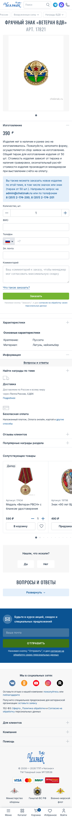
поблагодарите (11, 694)
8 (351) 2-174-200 (18, 197)
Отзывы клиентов (15, 434)
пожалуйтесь (51, 691)
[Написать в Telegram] (55, 4)
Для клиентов (12, 722)
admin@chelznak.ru (19, 193)
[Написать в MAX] (61, 4)
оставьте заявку (27, 703)
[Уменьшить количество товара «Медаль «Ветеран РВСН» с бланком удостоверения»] (32, 518)
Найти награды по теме (19, 370)
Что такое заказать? (16, 287)
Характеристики (14, 322)
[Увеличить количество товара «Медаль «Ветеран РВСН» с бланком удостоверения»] (43, 518)
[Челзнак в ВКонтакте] (12, 683)
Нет (45, 564)
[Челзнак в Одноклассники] (24, 683)
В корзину (20, 526)
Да (26, 564)
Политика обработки (34, 708)
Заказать (36, 296)
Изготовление (12, 125)
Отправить (36, 643)
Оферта (16, 708)
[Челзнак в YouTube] (36, 683)
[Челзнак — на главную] (12, 5)
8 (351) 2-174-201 (42, 197)
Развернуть (34, 592)
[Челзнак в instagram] (48, 683)
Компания (10, 732)
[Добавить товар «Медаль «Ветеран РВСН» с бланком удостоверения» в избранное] (41, 526)
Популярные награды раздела (23, 443)
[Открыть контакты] (67, 4)
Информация (12, 354)
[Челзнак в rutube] (60, 683)
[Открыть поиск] (48, 4)
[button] (34, 4)
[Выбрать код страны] (8, 241)
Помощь (8, 741)
